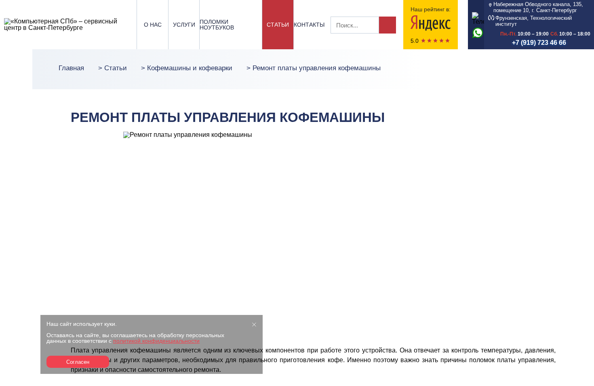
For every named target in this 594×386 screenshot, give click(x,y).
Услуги (184, 24)
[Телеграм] (476, 17)
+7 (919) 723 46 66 (539, 42)
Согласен (77, 362)
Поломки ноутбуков (217, 25)
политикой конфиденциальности (156, 341)
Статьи (278, 24)
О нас (153, 24)
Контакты (309, 24)
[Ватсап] (476, 32)
